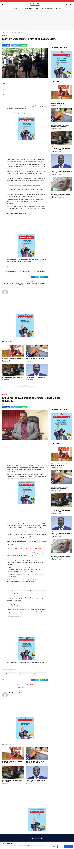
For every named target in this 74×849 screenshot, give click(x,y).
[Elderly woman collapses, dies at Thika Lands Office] (25, 63)
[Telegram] (3, 94)
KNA (6, 42)
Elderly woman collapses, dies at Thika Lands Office (36, 686)
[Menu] (2, 4)
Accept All (69, 846)
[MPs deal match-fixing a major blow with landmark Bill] (13, 370)
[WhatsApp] (3, 92)
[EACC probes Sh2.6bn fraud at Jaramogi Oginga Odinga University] (25, 425)
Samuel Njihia (55, 105)
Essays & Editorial (29, 8)
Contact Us (57, 8)
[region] (37, 845)
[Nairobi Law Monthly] (34, 4)
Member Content (48, 8)
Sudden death (5, 266)
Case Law (38, 8)
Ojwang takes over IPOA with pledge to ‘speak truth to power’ (35, 378)
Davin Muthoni (55, 128)
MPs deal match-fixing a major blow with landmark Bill (12, 378)
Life (42, 8)
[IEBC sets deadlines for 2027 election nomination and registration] (37, 351)
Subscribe (68, 4)
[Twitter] (3, 89)
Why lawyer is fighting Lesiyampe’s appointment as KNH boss (60, 195)
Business (21, 8)
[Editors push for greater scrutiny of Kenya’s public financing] (13, 351)
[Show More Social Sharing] (28, 45)
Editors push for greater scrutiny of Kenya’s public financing (12, 359)
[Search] (71, 1)
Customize (53, 846)
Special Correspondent (10, 404)
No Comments (31, 42)
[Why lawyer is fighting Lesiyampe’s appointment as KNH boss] (61, 184)
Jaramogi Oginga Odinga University (9, 669)
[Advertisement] (37, 20)
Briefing (15, 8)
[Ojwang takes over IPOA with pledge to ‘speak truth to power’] (37, 370)
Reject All (61, 846)
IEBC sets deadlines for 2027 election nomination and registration (35, 359)
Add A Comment (25, 385)
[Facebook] (3, 86)
